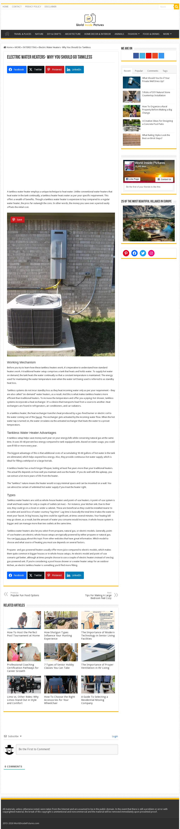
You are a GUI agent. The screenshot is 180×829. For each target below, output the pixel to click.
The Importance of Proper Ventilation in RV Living (97, 666)
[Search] (176, 6)
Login (114, 736)
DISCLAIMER (50, 6)
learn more (20, 538)
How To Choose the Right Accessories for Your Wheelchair (59, 700)
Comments (152, 71)
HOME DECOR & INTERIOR (97, 34)
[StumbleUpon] (155, 55)
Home (7, 33)
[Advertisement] (61, 108)
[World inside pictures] (90, 19)
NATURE (39, 34)
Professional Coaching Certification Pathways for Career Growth (23, 668)
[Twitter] (142, 55)
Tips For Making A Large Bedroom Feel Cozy (98, 596)
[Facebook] (136, 55)
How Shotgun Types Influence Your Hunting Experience (58, 635)
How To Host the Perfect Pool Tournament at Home (23, 634)
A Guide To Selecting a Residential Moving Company (94, 700)
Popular (139, 71)
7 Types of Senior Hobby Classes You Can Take (59, 666)
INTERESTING (30, 47)
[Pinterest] (149, 55)
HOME (5, 6)
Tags (165, 71)
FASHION (132, 34)
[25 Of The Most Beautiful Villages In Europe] (149, 223)
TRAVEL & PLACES (22, 34)
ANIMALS (119, 34)
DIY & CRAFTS (54, 34)
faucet (39, 417)
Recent (127, 71)
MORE (166, 34)
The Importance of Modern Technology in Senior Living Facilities (98, 635)
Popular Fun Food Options (25, 594)
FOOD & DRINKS (151, 34)
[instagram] (161, 55)
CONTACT (17, 6)
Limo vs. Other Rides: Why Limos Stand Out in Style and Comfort (22, 700)
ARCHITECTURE (73, 34)
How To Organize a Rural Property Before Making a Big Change (157, 109)
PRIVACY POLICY (33, 6)
